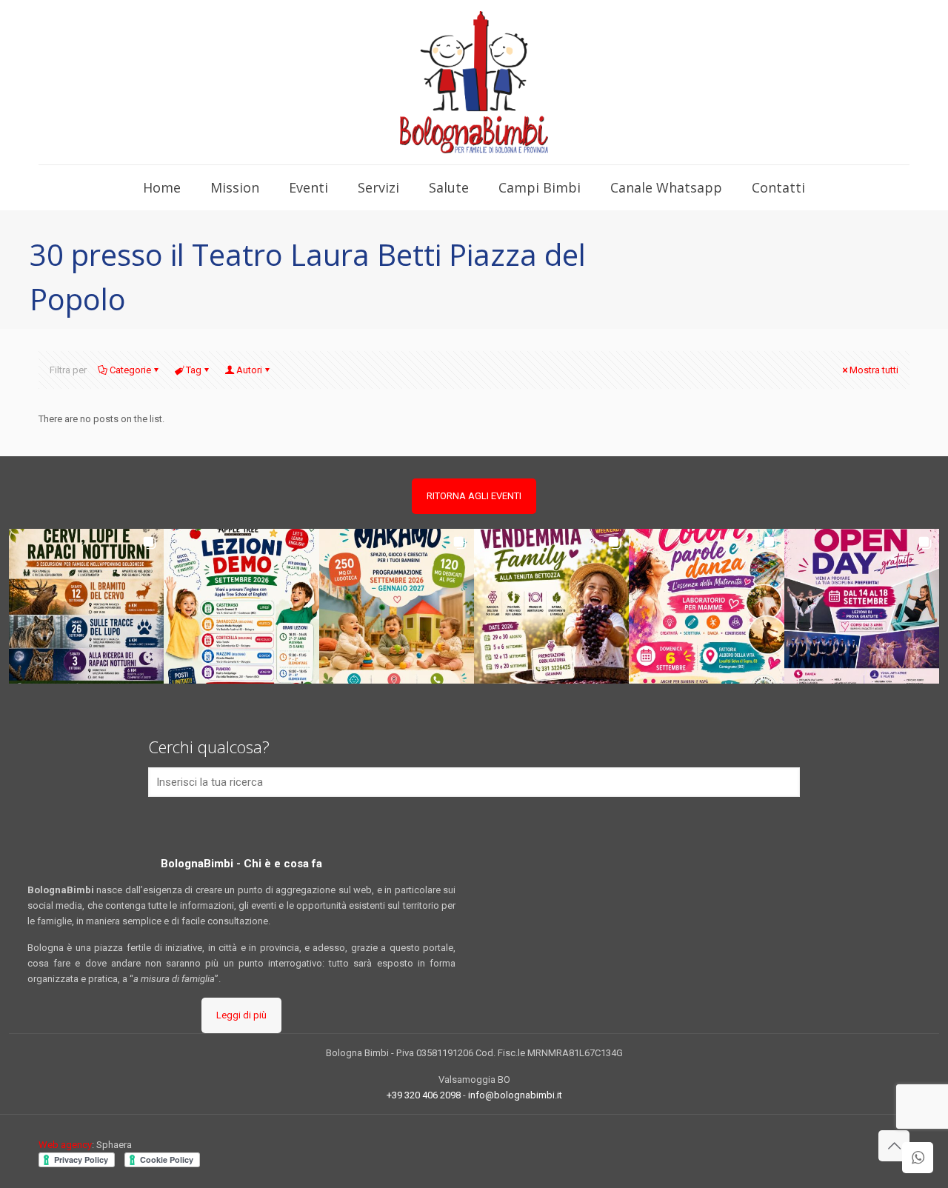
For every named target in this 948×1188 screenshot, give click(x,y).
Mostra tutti (873, 370)
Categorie (130, 370)
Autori (249, 370)
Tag (193, 370)
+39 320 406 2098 (424, 1095)
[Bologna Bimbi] (474, 82)
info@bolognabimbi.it (515, 1095)
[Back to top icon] (893, 1145)
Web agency (65, 1144)
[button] (86, 606)
